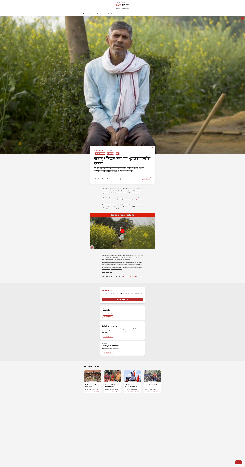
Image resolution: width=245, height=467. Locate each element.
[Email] (116, 336)
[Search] (147, 14)
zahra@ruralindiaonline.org (129, 276)
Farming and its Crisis (100, 153)
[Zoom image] (242, 18)
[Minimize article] (152, 148)
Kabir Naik (96, 179)
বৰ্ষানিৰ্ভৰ (135, 200)
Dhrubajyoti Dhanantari (122, 179)
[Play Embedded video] (122, 231)
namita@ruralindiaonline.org (108, 278)
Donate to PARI (121, 299)
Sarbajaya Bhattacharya (108, 179)
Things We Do (110, 153)
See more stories (107, 316)
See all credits (146, 178)
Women (117, 153)
